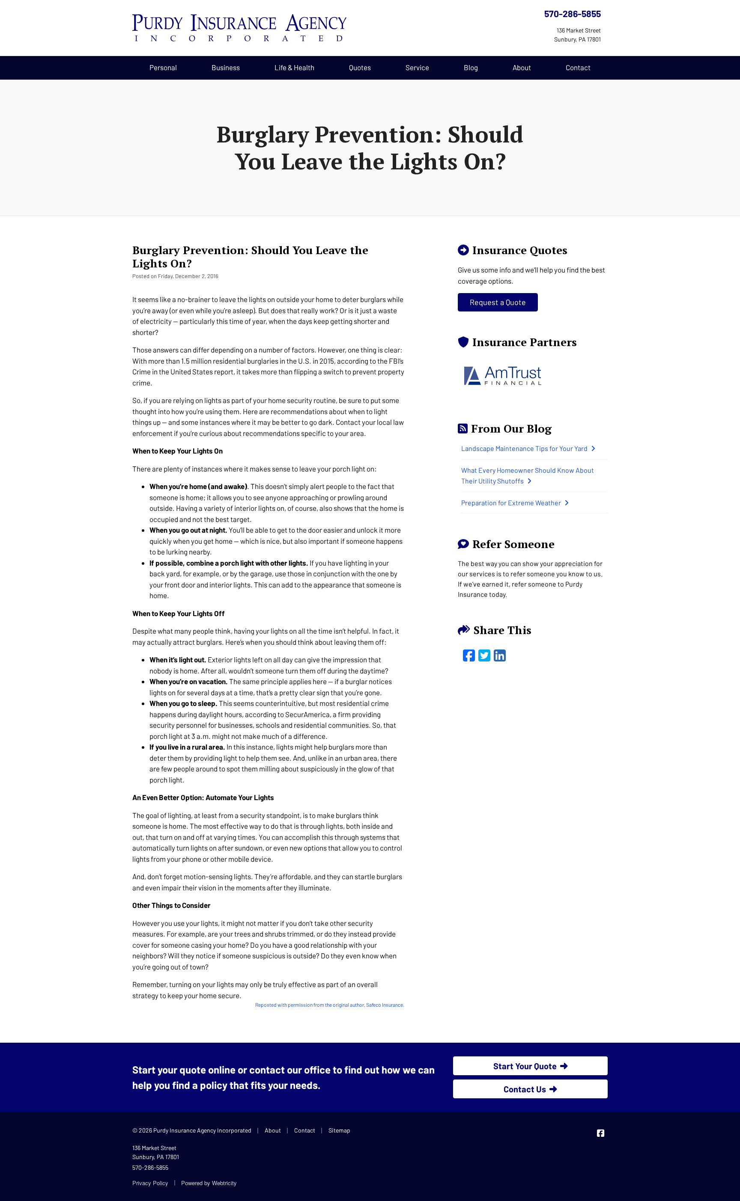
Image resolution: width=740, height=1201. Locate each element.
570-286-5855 (572, 13)
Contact (578, 67)
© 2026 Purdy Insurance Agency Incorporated (191, 1130)
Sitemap (339, 1130)
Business (226, 67)
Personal (163, 67)
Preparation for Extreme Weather (511, 502)
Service (417, 67)
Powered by (209, 1183)
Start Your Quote (525, 1066)
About (522, 67)
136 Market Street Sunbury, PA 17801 (155, 1152)
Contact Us (525, 1089)
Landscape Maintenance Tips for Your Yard (524, 448)
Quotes (360, 67)
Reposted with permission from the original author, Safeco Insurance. (329, 1005)
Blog (471, 67)
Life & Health (294, 67)
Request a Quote (498, 302)
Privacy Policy (150, 1183)
